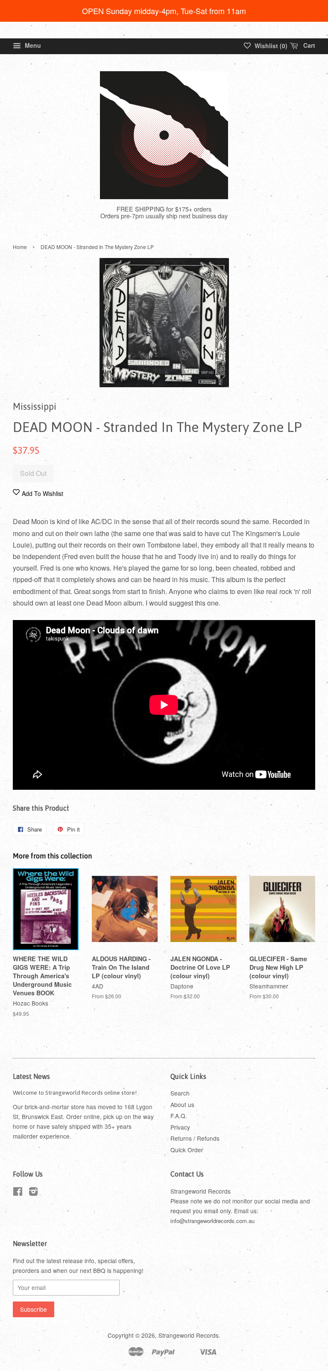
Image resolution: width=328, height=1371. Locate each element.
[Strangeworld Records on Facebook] (18, 1192)
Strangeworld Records (188, 1335)
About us (182, 1104)
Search (180, 1093)
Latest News (31, 1076)
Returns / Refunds (195, 1138)
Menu (32, 45)
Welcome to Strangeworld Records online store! (75, 1092)
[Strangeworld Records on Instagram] (33, 1192)
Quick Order (186, 1149)
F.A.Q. (178, 1115)
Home (20, 246)
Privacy (180, 1127)
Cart (308, 45)
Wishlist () (270, 45)
